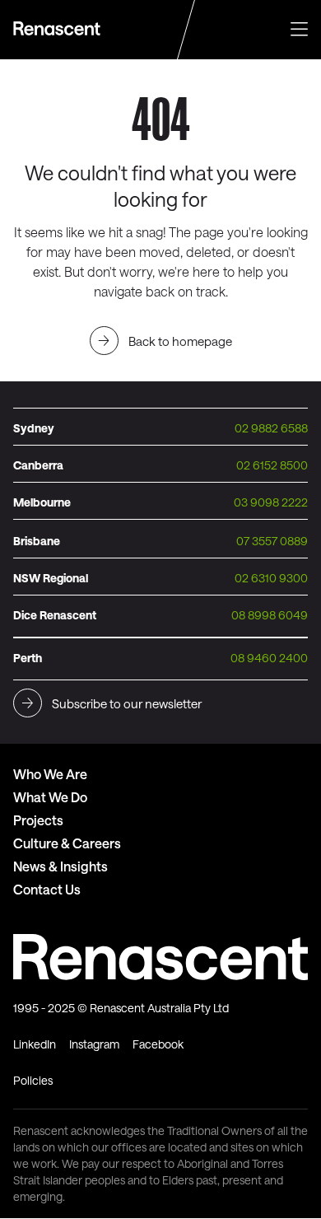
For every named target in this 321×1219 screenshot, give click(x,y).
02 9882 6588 (271, 428)
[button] (299, 27)
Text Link (59, 28)
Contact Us (47, 889)
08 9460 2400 (269, 658)
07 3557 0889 (272, 541)
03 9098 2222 (271, 502)
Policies (33, 1080)
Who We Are (50, 774)
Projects (38, 820)
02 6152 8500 (272, 465)
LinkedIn (34, 1044)
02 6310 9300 (271, 578)
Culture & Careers (67, 843)
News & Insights (60, 866)
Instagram (94, 1044)
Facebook (158, 1044)
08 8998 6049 (269, 615)
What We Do (50, 797)
